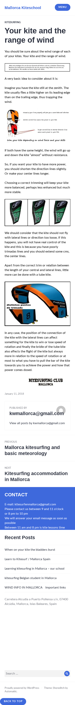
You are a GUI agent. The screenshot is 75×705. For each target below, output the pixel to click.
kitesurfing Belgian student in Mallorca (31, 578)
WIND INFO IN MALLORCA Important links (35, 587)
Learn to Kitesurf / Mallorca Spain (27, 559)
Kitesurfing (13, 22)
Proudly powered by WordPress (22, 688)
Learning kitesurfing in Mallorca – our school (34, 568)
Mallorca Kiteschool (23, 8)
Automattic (11, 691)
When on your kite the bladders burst (30, 549)
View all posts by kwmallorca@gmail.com (37, 423)
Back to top (13, 701)
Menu (62, 7)
